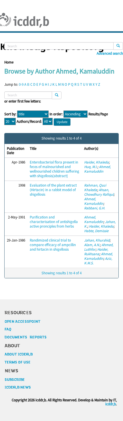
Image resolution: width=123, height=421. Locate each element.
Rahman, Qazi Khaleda (95, 187)
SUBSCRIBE (15, 379)
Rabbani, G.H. (94, 208)
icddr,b (110, 404)
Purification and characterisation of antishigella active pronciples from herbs (54, 222)
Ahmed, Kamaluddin (97, 169)
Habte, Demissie (96, 230)
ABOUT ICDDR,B (19, 354)
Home (8, 62)
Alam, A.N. (92, 244)
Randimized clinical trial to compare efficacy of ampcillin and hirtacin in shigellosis (53, 245)
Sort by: (10, 114)
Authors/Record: (29, 121)
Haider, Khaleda (96, 162)
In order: (56, 114)
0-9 (21, 84)
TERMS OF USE (18, 362)
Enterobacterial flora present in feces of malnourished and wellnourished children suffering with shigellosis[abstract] (54, 169)
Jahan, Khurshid (97, 240)
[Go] (118, 46)
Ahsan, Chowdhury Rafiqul (99, 192)
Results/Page (98, 114)
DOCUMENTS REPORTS (26, 337)
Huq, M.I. (90, 166)
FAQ (8, 329)
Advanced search (110, 53)
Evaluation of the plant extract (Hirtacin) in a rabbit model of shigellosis (53, 190)
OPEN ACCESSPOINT (22, 321)
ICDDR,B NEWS (18, 387)
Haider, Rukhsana (96, 251)
